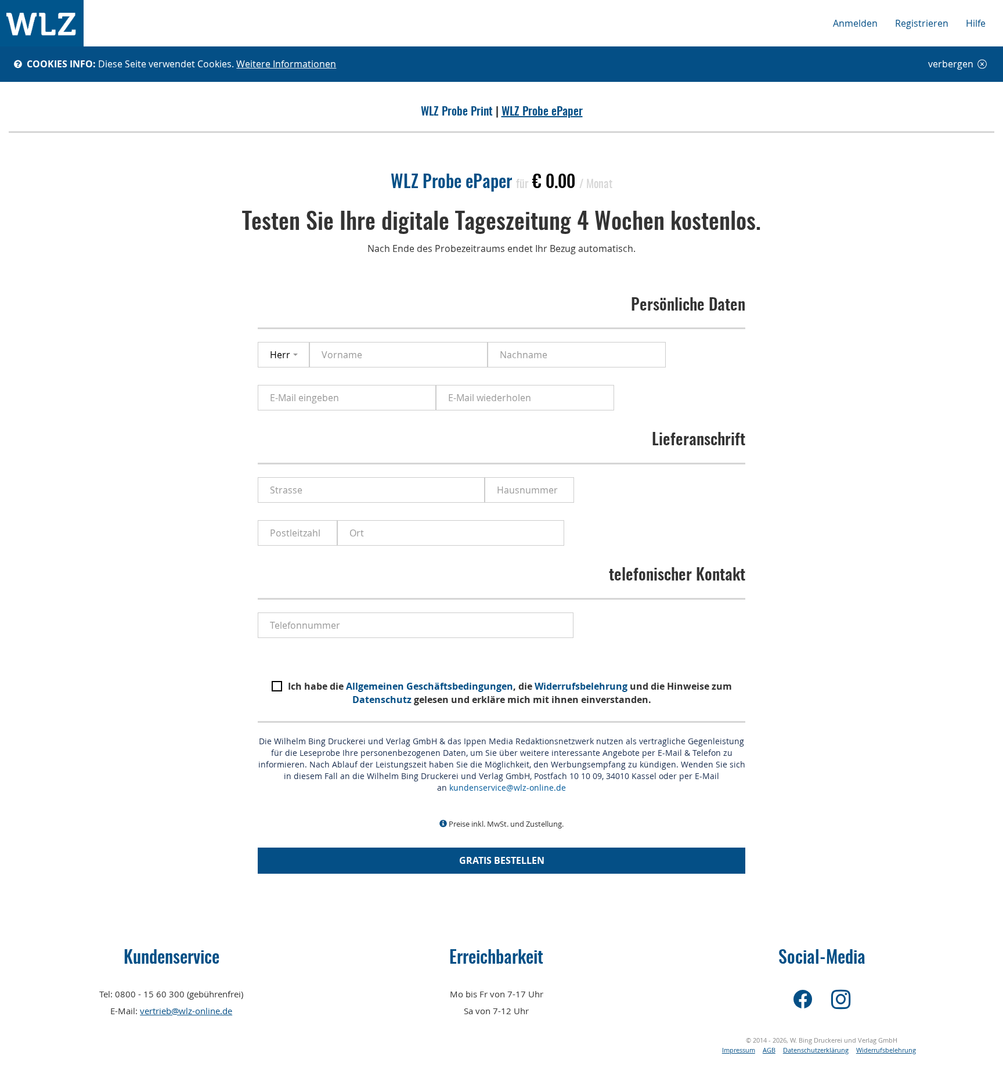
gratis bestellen (501, 860)
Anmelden (855, 23)
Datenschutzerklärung (816, 1050)
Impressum (738, 1050)
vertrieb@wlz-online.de (186, 1011)
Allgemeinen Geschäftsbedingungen (429, 686)
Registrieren (921, 23)
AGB (769, 1050)
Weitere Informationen (286, 63)
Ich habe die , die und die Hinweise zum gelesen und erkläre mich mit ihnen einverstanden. (510, 693)
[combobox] (283, 354)
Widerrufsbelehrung (581, 686)
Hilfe (976, 23)
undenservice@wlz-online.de (509, 787)
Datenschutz (382, 699)
